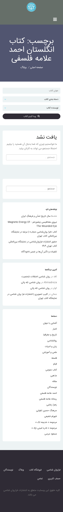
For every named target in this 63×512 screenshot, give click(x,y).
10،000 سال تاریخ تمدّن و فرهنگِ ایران (39, 216)
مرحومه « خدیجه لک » (46, 422)
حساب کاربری (54, 479)
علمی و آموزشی (49, 352)
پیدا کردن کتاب (30, 116)
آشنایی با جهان (50, 323)
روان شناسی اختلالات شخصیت (35, 277)
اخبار (55, 329)
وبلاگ (21, 470)
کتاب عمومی (51, 370)
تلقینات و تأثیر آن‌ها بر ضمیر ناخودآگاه (39, 252)
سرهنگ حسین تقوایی (46, 411)
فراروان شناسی (53, 470)
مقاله (54, 381)
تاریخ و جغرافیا (50, 335)
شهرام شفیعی (50, 416)
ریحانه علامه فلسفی (48, 399)
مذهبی (53, 376)
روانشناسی (52, 341)
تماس (40, 479)
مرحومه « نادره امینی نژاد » (44, 428)
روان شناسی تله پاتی (30, 282)
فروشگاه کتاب (35, 470)
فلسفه (54, 358)
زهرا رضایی (51, 405)
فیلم (55, 364)
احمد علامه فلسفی (48, 393)
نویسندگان (52, 387)
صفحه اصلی (36, 67)
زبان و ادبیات (51, 346)
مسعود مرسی (50, 434)
